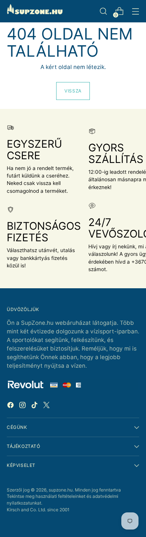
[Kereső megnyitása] (103, 11)
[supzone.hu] (35, 11)
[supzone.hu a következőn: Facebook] (11, 406)
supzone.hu (61, 490)
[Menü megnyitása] (135, 11)
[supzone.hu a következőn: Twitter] (47, 406)
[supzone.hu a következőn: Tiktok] (35, 406)
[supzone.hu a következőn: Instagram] (23, 406)
